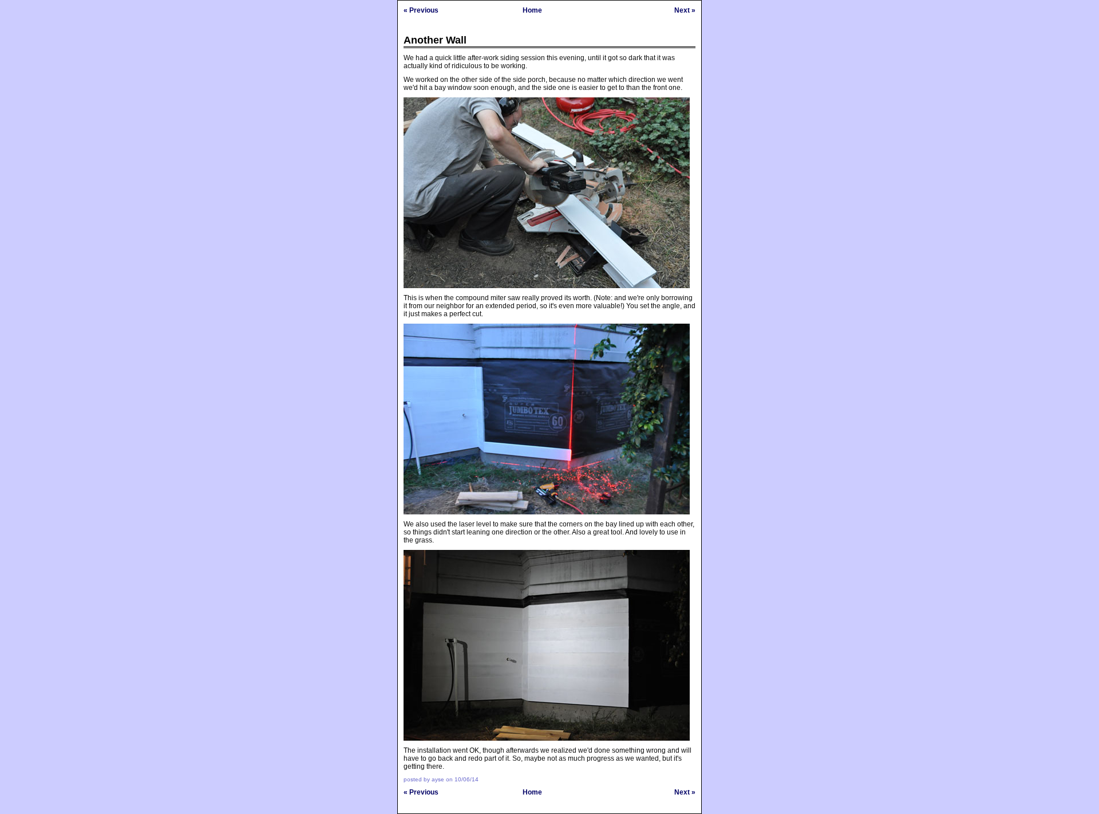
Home (532, 10)
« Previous (421, 10)
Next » (684, 10)
